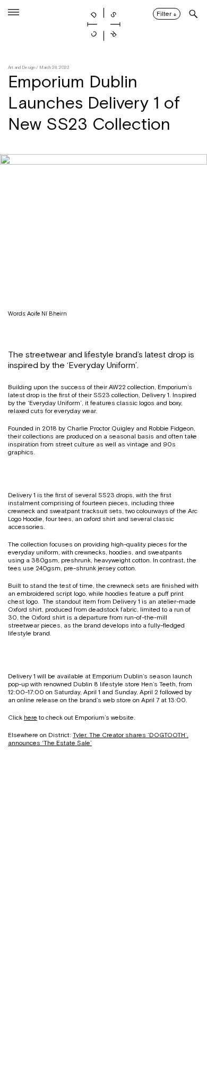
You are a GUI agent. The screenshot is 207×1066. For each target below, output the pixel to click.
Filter (167, 14)
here (30, 717)
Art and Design (21, 67)
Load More (103, 1014)
